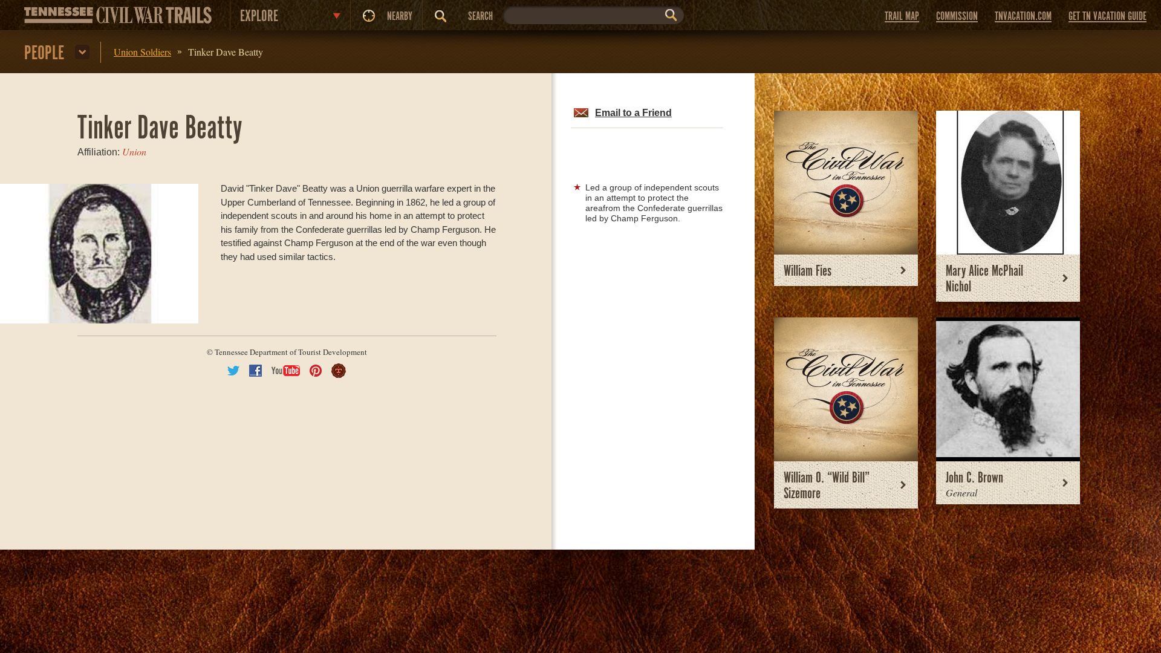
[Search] (440, 16)
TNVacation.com (1023, 16)
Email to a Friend (633, 113)
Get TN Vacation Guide (1107, 16)
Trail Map (902, 16)
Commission (957, 16)
